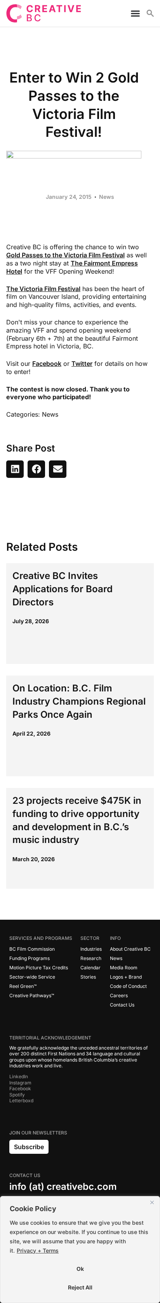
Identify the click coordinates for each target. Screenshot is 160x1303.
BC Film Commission (32, 949)
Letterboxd (21, 1100)
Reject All (80, 1287)
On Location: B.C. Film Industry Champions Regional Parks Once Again (79, 701)
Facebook (46, 363)
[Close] (152, 1202)
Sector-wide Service (32, 977)
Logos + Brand (126, 977)
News (106, 196)
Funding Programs (29, 958)
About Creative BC (130, 949)
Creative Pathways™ (31, 995)
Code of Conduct (128, 986)
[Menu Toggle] (132, 13)
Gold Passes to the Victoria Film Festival (65, 255)
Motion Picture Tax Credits (38, 967)
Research (90, 958)
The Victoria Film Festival (43, 289)
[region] (80, 1249)
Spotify (17, 1095)
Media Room (123, 967)
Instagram (20, 1083)
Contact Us (122, 1005)
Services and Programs (40, 938)
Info (115, 938)
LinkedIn (18, 1076)
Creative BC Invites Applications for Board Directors (62, 588)
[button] (15, 469)
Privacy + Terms (38, 1250)
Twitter (81, 363)
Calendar (90, 967)
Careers (119, 995)
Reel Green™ (23, 986)
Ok (80, 1268)
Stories (88, 977)
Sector (89, 938)
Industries (91, 949)
